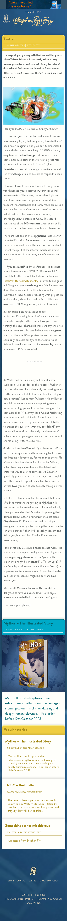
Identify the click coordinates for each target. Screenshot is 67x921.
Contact (21, 880)
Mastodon (53, 880)
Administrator (35, 629)
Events (32, 880)
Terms (41, 880)
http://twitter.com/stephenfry (21, 281)
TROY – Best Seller (20, 785)
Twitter (9, 39)
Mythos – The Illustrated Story (28, 623)
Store (11, 880)
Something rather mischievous (27, 825)
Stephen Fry (33, 45)
